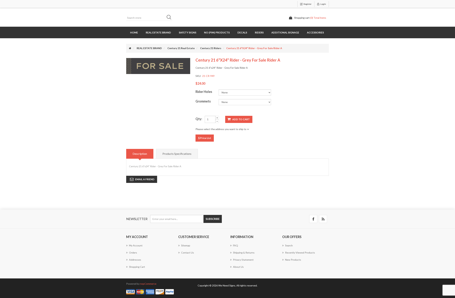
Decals (242, 32)
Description (140, 153)
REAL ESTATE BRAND (158, 32)
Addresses (135, 259)
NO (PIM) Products (217, 32)
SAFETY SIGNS (187, 32)
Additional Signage (285, 32)
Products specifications (176, 153)
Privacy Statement (243, 259)
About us (238, 266)
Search (170, 18)
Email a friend (144, 179)
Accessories (315, 32)
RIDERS (259, 32)
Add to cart (241, 119)
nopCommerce (148, 283)
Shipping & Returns (244, 252)
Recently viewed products (300, 252)
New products (293, 259)
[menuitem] (149, 247)
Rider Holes (204, 92)
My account (136, 245)
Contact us (187, 252)
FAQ (235, 245)
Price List (205, 137)
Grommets (203, 101)
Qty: (199, 119)
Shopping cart (137, 266)
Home (134, 32)
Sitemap (185, 245)
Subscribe (213, 218)
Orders (133, 252)
